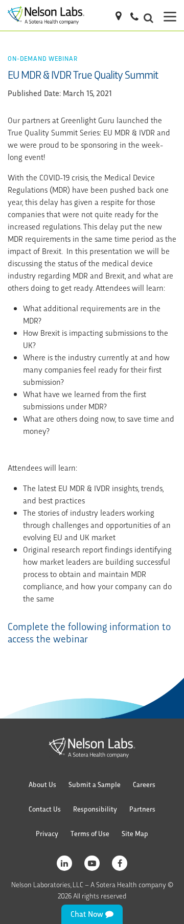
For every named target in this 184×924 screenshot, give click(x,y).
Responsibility (95, 809)
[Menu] (170, 15)
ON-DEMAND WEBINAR (42, 58)
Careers (144, 784)
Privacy (47, 833)
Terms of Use (90, 833)
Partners (142, 809)
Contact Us (45, 809)
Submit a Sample (94, 784)
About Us (42, 784)
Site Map (135, 833)
